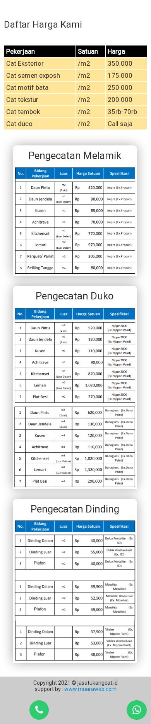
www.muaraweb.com (90, 689)
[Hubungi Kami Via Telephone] (39, 710)
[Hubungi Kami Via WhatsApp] (137, 710)
